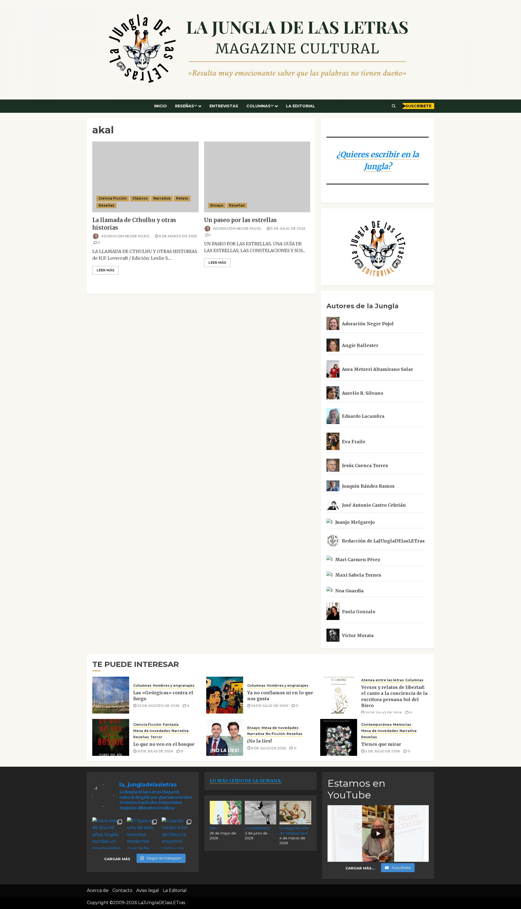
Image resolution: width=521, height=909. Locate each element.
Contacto (122, 890)
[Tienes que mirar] (338, 737)
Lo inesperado (257, 828)
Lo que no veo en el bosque (164, 744)
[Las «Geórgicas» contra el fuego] (110, 695)
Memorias (402, 724)
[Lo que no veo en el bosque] (110, 737)
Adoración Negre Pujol (125, 236)
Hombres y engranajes (173, 685)
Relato (182, 198)
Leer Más (105, 270)
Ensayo (216, 205)
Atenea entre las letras (382, 680)
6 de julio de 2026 (268, 748)
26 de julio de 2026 (269, 706)
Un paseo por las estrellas (240, 220)
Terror (156, 737)
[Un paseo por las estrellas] (257, 177)
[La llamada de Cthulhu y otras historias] (145, 177)
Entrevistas (223, 106)
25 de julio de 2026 (383, 713)
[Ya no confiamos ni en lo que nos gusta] (224, 695)
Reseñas (184, 106)
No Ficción (275, 734)
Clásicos (140, 198)
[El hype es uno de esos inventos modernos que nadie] (143, 833)
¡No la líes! (259, 741)
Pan (213, 828)
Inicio (160, 106)
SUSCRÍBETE (418, 106)
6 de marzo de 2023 (178, 236)
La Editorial (300, 106)
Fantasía (171, 724)
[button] (393, 106)
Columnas (258, 106)
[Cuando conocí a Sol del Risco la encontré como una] (178, 833)
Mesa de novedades (151, 731)
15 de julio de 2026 (155, 751)
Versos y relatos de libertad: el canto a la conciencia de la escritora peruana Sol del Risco (394, 696)
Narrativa (161, 198)
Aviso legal (147, 890)
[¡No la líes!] (224, 737)
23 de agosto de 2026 (158, 706)
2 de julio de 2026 (382, 751)
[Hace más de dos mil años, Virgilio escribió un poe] (108, 833)
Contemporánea (376, 724)
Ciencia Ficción (113, 198)
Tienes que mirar (381, 744)
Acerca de (98, 890)
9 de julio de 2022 (288, 228)
